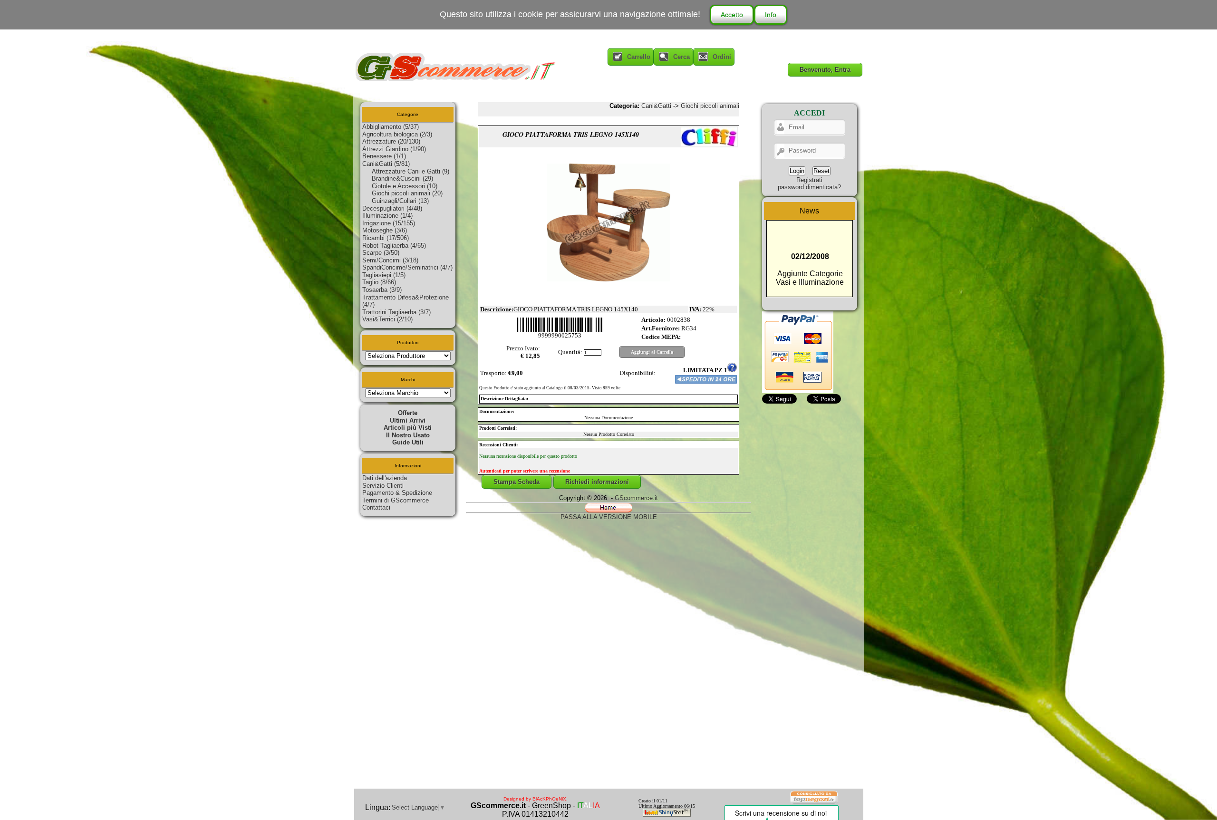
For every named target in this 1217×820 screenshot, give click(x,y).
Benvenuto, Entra (825, 69)
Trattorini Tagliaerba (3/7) (396, 312)
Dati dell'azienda (384, 478)
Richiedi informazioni (597, 481)
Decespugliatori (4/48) (392, 208)
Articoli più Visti (408, 427)
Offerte (407, 412)
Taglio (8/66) (379, 282)
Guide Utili (408, 442)
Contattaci (376, 507)
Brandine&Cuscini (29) (402, 178)
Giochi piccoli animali (710, 105)
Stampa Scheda (516, 481)
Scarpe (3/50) (380, 252)
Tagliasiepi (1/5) (384, 275)
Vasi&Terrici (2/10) (387, 319)
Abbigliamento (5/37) (390, 126)
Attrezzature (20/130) (391, 141)
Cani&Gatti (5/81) (386, 163)
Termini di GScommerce (395, 500)
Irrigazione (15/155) (388, 223)
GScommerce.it (636, 498)
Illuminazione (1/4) (387, 215)
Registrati (809, 179)
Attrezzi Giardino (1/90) (394, 149)
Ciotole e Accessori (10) (404, 186)
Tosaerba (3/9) (382, 289)
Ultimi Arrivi (407, 420)
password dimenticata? (809, 187)
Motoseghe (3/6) (384, 230)
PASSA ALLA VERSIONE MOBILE (608, 517)
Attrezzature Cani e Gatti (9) (410, 171)
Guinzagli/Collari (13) (400, 200)
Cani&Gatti (656, 105)
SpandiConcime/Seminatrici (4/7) (407, 267)
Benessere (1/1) (384, 156)
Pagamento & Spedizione (397, 492)
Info (770, 15)
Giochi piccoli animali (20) (407, 193)
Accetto (732, 15)
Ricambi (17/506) (385, 237)
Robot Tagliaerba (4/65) (394, 245)
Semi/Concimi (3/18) (390, 260)
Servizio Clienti (383, 485)
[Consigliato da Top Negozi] (814, 803)
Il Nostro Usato (408, 435)
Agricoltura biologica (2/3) (397, 134)
